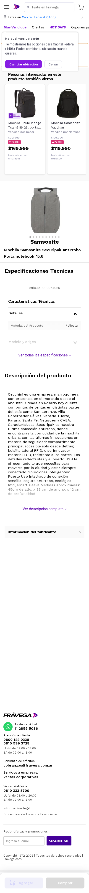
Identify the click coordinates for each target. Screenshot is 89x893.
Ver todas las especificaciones (43, 355)
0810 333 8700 (16, 790)
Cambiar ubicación (23, 64)
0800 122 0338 (16, 740)
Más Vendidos (15, 27)
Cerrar (53, 64)
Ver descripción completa (43, 509)
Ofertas (38, 27)
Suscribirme (59, 841)
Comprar (65, 883)
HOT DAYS (58, 27)
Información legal (16, 808)
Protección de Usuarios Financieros (30, 814)
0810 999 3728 (16, 743)
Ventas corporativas (20, 777)
